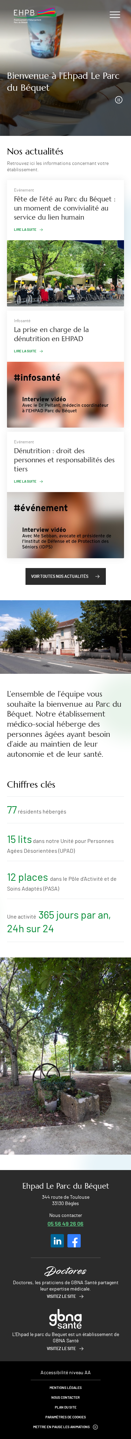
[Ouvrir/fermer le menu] (115, 14)
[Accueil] (35, 15)
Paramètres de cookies (65, 1417)
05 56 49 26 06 (65, 1223)
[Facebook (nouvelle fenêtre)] (74, 1240)
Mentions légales (66, 1388)
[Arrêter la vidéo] (119, 100)
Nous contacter (65, 1397)
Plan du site (66, 1407)
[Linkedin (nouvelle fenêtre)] (57, 1240)
